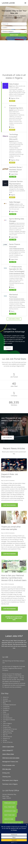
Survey (5, 740)
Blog (4, 703)
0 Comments (11, 533)
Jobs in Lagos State (8, 746)
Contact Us (6, 708)
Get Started (7, 437)
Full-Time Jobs (9, 807)
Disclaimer (6, 710)
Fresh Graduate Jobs (8, 765)
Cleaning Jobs (6, 776)
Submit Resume (7, 736)
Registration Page (8, 731)
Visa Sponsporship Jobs (12, 823)
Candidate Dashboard (9, 705)
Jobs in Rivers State (8, 754)
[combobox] (14, 31)
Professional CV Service (10, 729)
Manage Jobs (7, 701)
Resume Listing (7, 733)
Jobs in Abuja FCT (7, 750)
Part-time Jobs (9, 815)
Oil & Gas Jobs (6, 769)
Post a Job (6, 725)
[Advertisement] (14, 59)
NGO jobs (4, 646)
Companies (6, 706)
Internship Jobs (10, 811)
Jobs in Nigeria (7, 723)
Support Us (6, 738)
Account (5, 699)
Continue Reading (9, 505)
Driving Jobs (6, 773)
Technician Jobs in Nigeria (9, 784)
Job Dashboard (7, 718)
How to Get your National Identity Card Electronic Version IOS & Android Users (13, 578)
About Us (6, 697)
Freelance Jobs (9, 803)
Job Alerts (6, 716)
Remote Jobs (8, 819)
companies (23, 646)
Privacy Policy (7, 727)
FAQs (4, 712)
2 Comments (11, 584)
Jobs (4, 721)
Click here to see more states (10, 758)
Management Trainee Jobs (10, 761)
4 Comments (11, 480)
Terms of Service (8, 742)
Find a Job (6, 714)
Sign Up (8, 348)
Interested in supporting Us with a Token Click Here (14, 618)
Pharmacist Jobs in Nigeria (10, 780)
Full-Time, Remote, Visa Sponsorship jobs (14, 644)
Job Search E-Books (9, 720)
